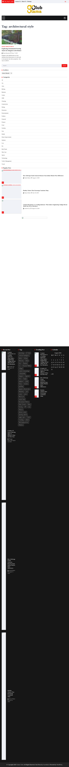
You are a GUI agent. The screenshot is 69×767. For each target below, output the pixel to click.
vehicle (27, 419)
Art (2, 83)
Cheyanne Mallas (27, 365)
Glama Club (19, 764)
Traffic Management (6, 161)
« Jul (52, 374)
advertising (21, 353)
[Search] (65, 18)
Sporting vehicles (23, 414)
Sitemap (29, 1)
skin (29, 407)
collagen (21, 368)
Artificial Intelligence (24, 355)
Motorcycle (21, 396)
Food (3, 125)
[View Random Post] (65, 1)
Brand (27, 360)
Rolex (29, 404)
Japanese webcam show (24, 389)
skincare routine (22, 412)
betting (25, 358)
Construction (5, 104)
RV (25, 407)
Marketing (21, 391)
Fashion (3, 116)
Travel (3, 164)
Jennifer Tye (27, 208)
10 (52, 362)
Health (3, 134)
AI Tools (28, 353)
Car (19, 365)
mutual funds (22, 399)
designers (21, 376)
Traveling (21, 419)
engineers (21, 381)
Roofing (21, 407)
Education (4, 110)
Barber (20, 358)
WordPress (59, 764)
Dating (3, 107)
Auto (3, 86)
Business (4, 92)
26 (55, 367)
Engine (25, 378)
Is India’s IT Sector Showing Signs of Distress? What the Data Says (11, 433)
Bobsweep (21, 360)
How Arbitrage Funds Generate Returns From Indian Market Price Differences (43, 175)
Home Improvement (8, 46)
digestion (27, 376)
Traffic (28, 417)
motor (25, 394)
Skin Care (4, 152)
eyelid (26, 381)
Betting (3, 89)
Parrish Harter (27, 178)
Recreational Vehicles (24, 401)
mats (27, 391)
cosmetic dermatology (24, 371)
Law (3, 143)
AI (2, 80)
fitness (20, 383)
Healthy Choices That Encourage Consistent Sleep (35, 190)
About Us (24, 1)
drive (20, 378)
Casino (3, 95)
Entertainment (5, 113)
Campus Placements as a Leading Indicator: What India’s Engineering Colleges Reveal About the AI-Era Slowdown (12, 358)
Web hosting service (23, 422)
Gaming (3, 128)
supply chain (22, 417)
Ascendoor (46, 764)
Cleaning (4, 101)
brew (20, 363)
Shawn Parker (27, 192)
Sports (3, 155)
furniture (26, 383)
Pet (2, 146)
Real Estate (4, 149)
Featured (4, 119)
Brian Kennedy (6, 53)
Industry (4, 140)
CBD (3, 98)
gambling (21, 386)
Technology (4, 158)
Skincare (21, 409)
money (20, 394)
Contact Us (18, 1)
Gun (3, 131)
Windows (21, 425)
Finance (3, 122)
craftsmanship (22, 373)
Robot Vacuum (22, 404)
